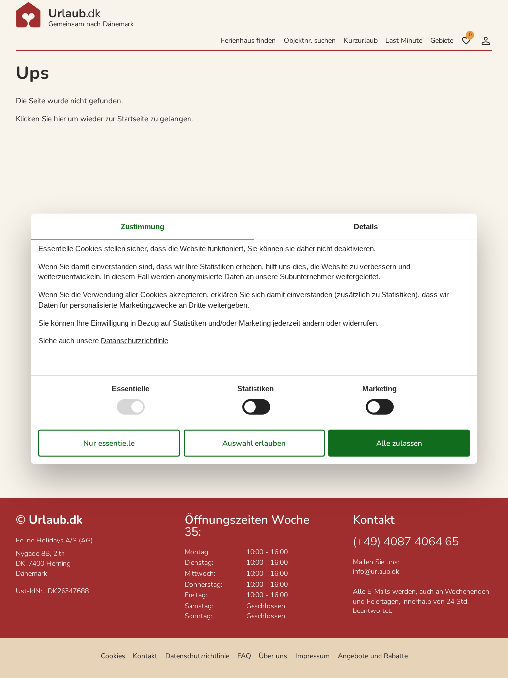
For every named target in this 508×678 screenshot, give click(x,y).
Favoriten (470, 34)
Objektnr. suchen (310, 40)
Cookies (113, 656)
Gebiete (441, 40)
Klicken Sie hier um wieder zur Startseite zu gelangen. (104, 119)
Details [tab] (366, 226)
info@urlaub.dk (376, 571)
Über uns (273, 656)
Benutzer (485, 41)
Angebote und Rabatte (373, 656)
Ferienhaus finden (248, 40)
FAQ (244, 656)
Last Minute (403, 40)
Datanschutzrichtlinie (134, 340)
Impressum (312, 656)
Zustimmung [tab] (142, 226)
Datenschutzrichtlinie (197, 656)
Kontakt (145, 656)
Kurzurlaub (361, 40)
